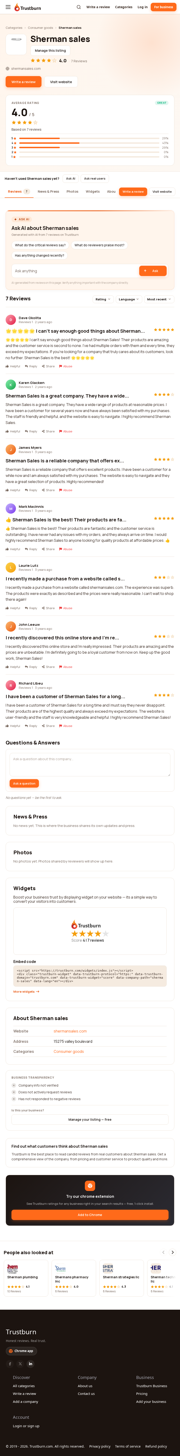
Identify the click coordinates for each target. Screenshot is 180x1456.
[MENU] (8, 7)
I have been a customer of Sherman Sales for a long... (65, 696)
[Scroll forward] (172, 1252)
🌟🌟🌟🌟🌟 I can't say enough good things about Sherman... (75, 331)
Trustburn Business (151, 1385)
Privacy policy (99, 1446)
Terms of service (128, 1446)
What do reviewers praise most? (99, 245)
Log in (143, 7)
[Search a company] (78, 7)
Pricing (141, 1393)
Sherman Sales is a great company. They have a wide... (67, 396)
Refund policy (156, 1446)
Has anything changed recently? (39, 255)
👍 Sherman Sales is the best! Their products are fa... (66, 519)
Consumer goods (40, 28)
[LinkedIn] (30, 1364)
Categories (123, 7)
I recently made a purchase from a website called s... (65, 578)
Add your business (151, 1401)
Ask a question (24, 783)
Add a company (25, 1401)
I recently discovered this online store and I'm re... (62, 637)
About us (85, 1385)
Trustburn (21, 1331)
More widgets (24, 991)
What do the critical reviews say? (40, 245)
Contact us (86, 1393)
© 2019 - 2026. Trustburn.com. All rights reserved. (45, 1446)
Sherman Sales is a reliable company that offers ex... (65, 460)
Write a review (98, 7)
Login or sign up (26, 1425)
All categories (24, 1385)
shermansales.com (70, 1031)
